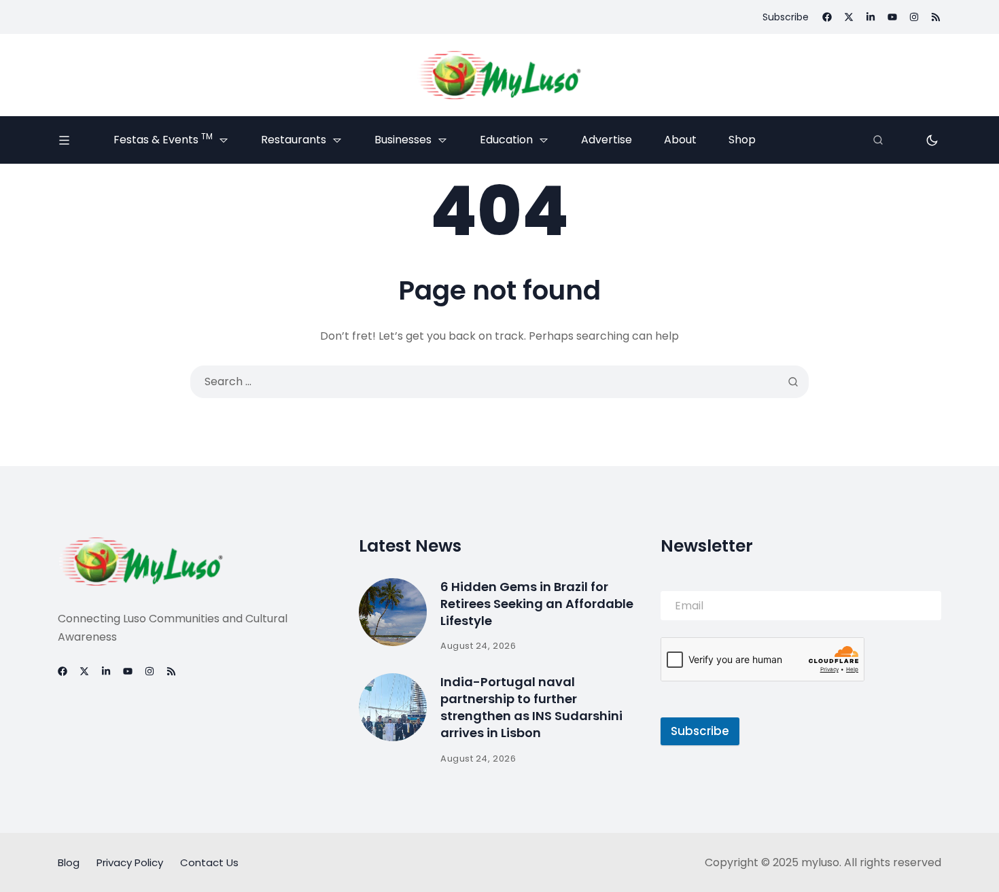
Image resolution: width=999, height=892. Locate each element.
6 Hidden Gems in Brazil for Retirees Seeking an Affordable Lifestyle (536, 603)
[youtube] (892, 17)
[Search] (878, 140)
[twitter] (849, 17)
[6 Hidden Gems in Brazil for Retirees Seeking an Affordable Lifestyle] (393, 612)
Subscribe (700, 731)
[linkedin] (870, 17)
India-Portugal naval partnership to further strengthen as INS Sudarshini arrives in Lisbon (531, 707)
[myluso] (499, 75)
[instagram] (914, 17)
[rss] (936, 17)
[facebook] (827, 17)
